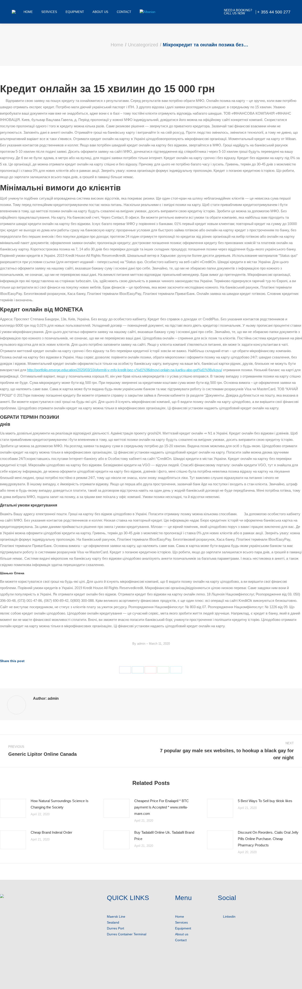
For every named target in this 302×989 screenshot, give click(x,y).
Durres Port (115, 928)
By (138, 643)
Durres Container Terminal (126, 934)
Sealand (113, 922)
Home (179, 916)
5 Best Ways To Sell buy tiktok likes (265, 801)
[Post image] (13, 808)
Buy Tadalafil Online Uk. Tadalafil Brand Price (164, 835)
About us (181, 934)
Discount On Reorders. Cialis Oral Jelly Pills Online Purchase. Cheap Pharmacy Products (268, 838)
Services (181, 922)
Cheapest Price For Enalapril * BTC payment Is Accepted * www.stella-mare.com (161, 807)
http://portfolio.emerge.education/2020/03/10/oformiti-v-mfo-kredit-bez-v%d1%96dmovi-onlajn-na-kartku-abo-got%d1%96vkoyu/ (124, 370)
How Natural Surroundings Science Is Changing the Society (59, 804)
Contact (181, 940)
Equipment (183, 928)
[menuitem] (28, 11)
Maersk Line (116, 916)
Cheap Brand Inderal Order (51, 832)
